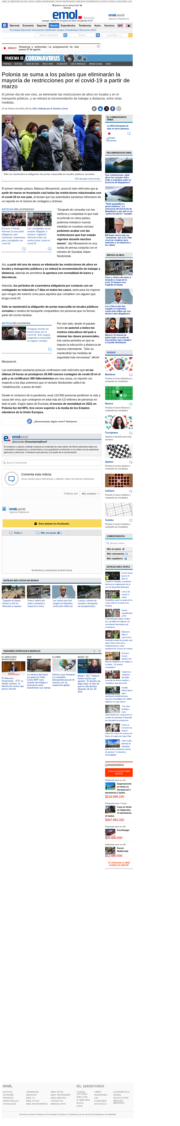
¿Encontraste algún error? (55, 421)
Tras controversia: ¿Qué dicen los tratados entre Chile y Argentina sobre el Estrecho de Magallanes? (118, 179)
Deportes (42, 25)
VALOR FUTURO (120, 1098)
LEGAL (80, 1106)
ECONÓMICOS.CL (121, 1092)
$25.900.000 (113, 838)
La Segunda (121, 1)
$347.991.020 (114, 820)
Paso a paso (48, 64)
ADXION (117, 1095)
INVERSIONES (100, 1095)
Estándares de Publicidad (105, 1114)
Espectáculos (68, 25)
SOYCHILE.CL (100, 1104)
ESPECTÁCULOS (10, 1101)
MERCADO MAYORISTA (118, 1102)
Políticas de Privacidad (46, 1114)
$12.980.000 (113, 856)
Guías (108, 64)
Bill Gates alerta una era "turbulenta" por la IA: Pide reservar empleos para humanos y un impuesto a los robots (118, 240)
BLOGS (80, 1103)
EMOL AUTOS (57, 1092)
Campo (38, 1)
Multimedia (51, 30)
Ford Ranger (123, 830)
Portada (7, 64)
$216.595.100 (114, 796)
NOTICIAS (7, 1092)
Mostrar (67, 8)
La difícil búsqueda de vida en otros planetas (118, 127)
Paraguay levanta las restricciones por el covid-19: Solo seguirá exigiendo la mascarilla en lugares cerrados (39, 335)
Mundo (54, 25)
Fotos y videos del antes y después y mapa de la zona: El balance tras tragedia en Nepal (118, 281)
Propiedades (68, 1)
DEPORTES (8, 1098)
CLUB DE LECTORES (82, 1093)
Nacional (14, 25)
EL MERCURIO (83, 1100)
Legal (31, 1)
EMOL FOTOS (32, 1101)
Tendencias (85, 25)
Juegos (111, 352)
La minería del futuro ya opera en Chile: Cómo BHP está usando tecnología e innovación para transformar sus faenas (39, 681)
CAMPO (97, 1092)
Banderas (110, 374)
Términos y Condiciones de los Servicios (75, 1114)
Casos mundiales (78, 64)
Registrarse (123, 19)
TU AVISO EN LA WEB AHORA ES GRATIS (119, 864)
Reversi (109, 403)
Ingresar (113, 19)
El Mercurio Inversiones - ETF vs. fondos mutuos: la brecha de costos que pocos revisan (13, 683)
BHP (29, 657)
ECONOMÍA (8, 1095)
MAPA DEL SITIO (58, 1104)
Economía (28, 25)
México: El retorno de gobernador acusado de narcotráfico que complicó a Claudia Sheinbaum (118, 339)
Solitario (109, 491)
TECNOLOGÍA (9, 1104)
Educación (26, 30)
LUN (96, 1098)
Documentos (38, 30)
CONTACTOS (57, 1101)
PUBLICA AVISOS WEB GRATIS (119, 772)
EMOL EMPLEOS (58, 1098)
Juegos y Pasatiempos (68, 30)
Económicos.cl (93, 1)
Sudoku (109, 520)
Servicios (109, 25)
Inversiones (48, 1)
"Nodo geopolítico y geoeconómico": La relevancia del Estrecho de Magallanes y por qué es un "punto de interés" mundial (118, 209)
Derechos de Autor (27, 1114)
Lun (129, 1)
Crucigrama (111, 432)
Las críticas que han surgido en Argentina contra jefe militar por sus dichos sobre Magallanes (63, 606)
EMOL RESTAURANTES (36, 1104)
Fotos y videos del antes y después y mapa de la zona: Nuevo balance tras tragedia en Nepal (37, 606)
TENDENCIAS (32, 1092)
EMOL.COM (82, 1097)
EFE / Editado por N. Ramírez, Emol (50, 108)
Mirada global (95, 64)
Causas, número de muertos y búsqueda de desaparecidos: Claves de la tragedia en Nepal (88, 606)
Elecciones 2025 (88, 30)
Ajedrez (109, 461)
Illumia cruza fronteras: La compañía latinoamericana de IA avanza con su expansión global (64, 679)
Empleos (80, 1)
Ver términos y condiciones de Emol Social (51, 570)
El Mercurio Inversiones (9, 658)
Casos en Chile (32, 64)
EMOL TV (30, 1098)
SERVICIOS (31, 1095)
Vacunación (62, 64)
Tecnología (14, 30)
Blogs (24, 1)
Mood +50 (83, 657)
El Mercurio (14, 1)
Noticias (18, 64)
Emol (4, 1)
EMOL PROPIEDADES (60, 1095)
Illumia (56, 657)
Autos (59, 1)
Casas (112, 1)
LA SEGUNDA (100, 1101)
